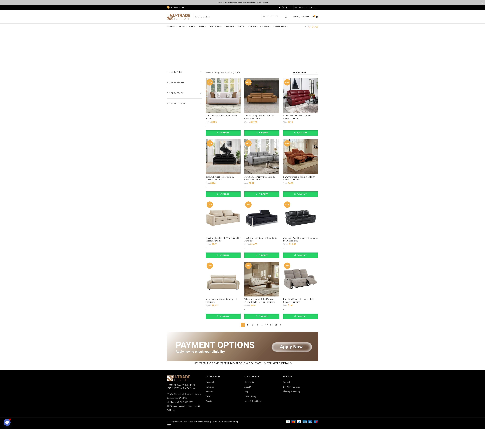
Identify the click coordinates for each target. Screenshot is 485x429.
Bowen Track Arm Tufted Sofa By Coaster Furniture (259, 178)
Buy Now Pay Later (291, 386)
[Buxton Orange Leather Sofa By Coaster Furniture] (261, 95)
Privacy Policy (250, 396)
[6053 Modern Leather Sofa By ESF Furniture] (223, 279)
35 (276, 325)
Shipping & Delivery (291, 391)
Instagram (210, 386)
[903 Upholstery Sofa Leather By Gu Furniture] (261, 218)
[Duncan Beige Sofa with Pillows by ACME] (223, 95)
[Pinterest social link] (287, 8)
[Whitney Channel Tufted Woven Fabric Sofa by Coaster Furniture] (261, 279)
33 (266, 325)
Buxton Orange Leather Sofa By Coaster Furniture (259, 117)
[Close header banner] (482, 2)
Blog (246, 391)
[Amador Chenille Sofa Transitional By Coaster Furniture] (223, 218)
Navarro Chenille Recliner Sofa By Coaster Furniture (299, 178)
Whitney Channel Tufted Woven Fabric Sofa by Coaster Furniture (259, 300)
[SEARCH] (286, 17)
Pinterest (209, 391)
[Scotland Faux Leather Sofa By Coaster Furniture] (223, 156)
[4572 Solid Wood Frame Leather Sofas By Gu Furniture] (300, 218)
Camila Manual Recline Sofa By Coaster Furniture (297, 117)
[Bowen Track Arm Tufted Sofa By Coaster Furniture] (261, 156)
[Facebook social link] (279, 8)
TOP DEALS (312, 26)
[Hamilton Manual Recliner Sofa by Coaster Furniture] (300, 279)
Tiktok (208, 396)
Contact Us (249, 382)
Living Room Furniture (223, 72)
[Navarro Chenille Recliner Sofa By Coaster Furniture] (300, 156)
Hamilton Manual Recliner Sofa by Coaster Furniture (299, 300)
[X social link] (283, 8)
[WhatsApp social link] (290, 8)
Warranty (287, 382)
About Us (248, 386)
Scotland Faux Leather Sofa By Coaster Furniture (220, 178)
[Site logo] (178, 16)
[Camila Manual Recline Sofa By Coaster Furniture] (300, 95)
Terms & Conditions (252, 401)
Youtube (209, 401)
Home (208, 72)
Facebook (210, 382)
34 (271, 325)
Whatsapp (224, 133)
